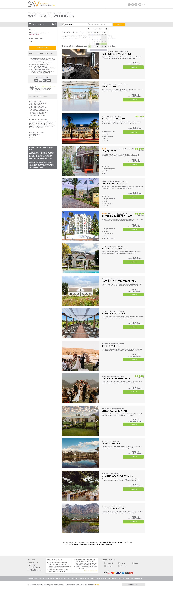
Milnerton (32, 126)
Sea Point (114, 116)
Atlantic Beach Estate (35, 122)
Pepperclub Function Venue (116, 53)
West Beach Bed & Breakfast (37, 107)
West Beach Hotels (35, 104)
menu (140, 4)
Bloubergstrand (34, 123)
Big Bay (45, 122)
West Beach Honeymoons (37, 115)
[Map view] (55, 24)
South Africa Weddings (104, 542)
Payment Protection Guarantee (47, 87)
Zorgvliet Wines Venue (114, 508)
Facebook (110, 563)
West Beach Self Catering (37, 109)
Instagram (110, 566)
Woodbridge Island (38, 128)
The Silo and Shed (111, 346)
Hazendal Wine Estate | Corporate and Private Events (130, 281)
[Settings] (135, 4)
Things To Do (33, 136)
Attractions (32, 137)
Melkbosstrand (49, 125)
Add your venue (133, 584)
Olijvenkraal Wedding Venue (117, 475)
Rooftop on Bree (111, 86)
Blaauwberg (67, 13)
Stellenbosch (115, 376)
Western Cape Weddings (122, 542)
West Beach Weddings (104, 544)
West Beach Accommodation (38, 103)
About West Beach (34, 134)
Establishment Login (35, 571)
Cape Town (58, 13)
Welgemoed (114, 181)
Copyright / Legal (34, 567)
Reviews (31, 139)
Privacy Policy (33, 566)
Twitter (123, 563)
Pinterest (124, 566)
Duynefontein (33, 125)
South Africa (32, 13)
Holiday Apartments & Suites (39, 110)
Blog (136, 563)
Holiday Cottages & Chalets (39, 112)
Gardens (118, 149)
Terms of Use (33, 569)
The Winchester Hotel (113, 118)
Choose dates (34, 34)
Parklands (38, 126)
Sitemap (96, 585)
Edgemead (41, 125)
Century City (49, 123)
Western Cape (50, 13)
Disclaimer (32, 564)
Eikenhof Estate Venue (113, 313)
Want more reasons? (90, 571)
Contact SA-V (33, 563)
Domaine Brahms (111, 443)
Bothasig (42, 123)
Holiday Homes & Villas (37, 113)
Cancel (93, 50)
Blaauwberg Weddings (87, 544)
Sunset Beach (46, 126)
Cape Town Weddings (70, 544)
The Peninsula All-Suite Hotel (117, 216)
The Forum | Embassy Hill (115, 248)
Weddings (41, 13)
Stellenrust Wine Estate (114, 410)
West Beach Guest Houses (37, 106)
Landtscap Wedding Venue (116, 378)
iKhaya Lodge (109, 151)
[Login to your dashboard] (132, 4)
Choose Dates (102, 50)
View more (133, 67)
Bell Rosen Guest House (114, 183)
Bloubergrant (51, 122)
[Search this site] (129, 4)
